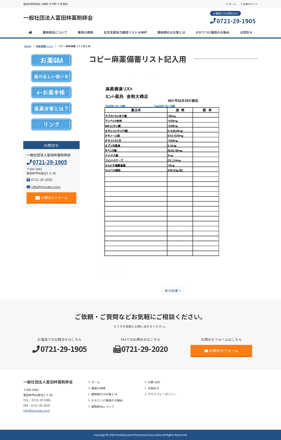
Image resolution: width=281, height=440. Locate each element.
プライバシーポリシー (162, 394)
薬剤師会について (55, 32)
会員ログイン (250, 4)
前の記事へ (173, 290)
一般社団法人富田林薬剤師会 (58, 17)
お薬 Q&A (154, 382)
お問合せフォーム (54, 197)
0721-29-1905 (236, 21)
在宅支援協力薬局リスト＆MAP (125, 32)
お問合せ (246, 32)
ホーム (232, 4)
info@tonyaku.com (45, 186)
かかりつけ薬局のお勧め (213, 32)
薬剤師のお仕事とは (171, 32)
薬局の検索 (85, 32)
